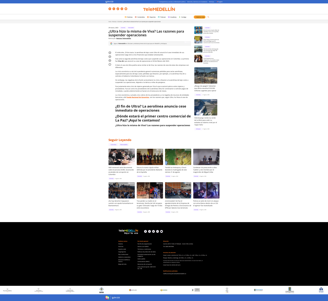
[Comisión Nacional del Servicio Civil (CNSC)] (157, 290)
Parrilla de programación (145, 244)
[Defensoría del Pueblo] (283, 290)
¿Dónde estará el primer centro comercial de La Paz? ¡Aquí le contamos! (153, 118)
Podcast (162, 17)
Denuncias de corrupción (145, 264)
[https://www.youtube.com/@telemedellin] (161, 231)
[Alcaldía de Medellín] (252, 290)
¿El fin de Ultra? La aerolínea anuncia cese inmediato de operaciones (150, 108)
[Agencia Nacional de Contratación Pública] (32, 290)
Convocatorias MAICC (144, 261)
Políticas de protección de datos (147, 252)
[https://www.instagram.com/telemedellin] (157, 231)
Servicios (120, 246)
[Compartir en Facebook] (109, 52)
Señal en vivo (200, 17)
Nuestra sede (122, 249)
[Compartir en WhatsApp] (109, 60)
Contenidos (140, 17)
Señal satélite (141, 259)
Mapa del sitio (122, 264)
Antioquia (198, 129)
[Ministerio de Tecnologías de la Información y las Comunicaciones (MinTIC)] (189, 290)
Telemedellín (131, 27)
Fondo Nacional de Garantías (138, 97)
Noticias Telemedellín (123, 38)
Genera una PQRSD (143, 246)
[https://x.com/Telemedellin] (149, 231)
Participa (211, 2)
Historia (120, 244)
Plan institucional (123, 254)
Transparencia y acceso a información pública (172, 2)
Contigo (182, 17)
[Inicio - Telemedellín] (159, 9)
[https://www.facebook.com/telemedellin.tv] (145, 231)
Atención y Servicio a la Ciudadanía (197, 2)
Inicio (109, 21)
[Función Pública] (314, 290)
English (220, 2)
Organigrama (122, 252)
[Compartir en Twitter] (109, 56)
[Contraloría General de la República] (95, 290)
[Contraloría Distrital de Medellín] (126, 290)
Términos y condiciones (144, 249)
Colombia (119, 21)
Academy (172, 17)
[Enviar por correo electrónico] (109, 64)
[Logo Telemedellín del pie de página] (128, 231)
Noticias (129, 17)
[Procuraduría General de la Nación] (63, 290)
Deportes (151, 17)
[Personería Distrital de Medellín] (220, 290)
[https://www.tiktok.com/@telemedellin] (153, 231)
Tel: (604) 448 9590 (168, 246)
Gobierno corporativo (124, 257)
